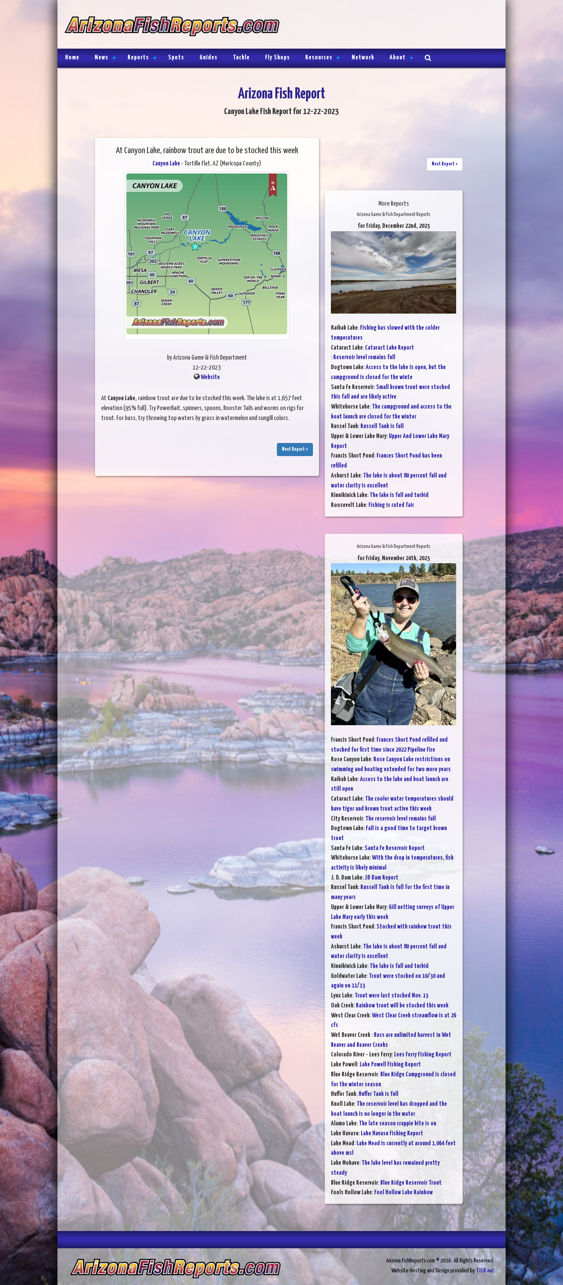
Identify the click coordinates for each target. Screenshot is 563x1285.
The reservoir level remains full (400, 819)
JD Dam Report (381, 878)
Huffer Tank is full (378, 1094)
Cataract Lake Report (389, 348)
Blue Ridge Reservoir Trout (411, 1183)
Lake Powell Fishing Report (390, 1064)
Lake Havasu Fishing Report (392, 1133)
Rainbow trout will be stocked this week (402, 1005)
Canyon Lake (166, 163)
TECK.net (485, 1271)
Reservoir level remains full (364, 357)
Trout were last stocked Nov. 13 (391, 995)
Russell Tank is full (382, 426)
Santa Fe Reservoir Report (395, 848)
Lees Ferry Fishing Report (423, 1054)
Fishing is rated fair (391, 505)
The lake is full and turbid (399, 495)
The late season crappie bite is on (397, 1123)
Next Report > (295, 449)
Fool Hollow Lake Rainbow (403, 1192)
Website (210, 377)
